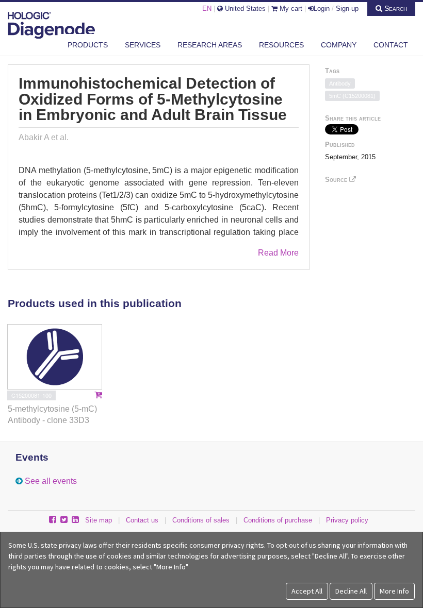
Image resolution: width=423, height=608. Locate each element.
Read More (278, 252)
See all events (51, 481)
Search (394, 8)
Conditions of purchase (277, 520)
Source (337, 179)
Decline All (351, 591)
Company (338, 45)
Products (88, 45)
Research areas (209, 45)
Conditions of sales (201, 520)
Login (322, 8)
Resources (281, 45)
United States (244, 8)
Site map (98, 520)
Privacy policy (347, 520)
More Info (394, 591)
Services (142, 45)
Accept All (306, 591)
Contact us (142, 520)
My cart (290, 8)
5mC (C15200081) (352, 96)
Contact (390, 45)
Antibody (340, 83)
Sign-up (347, 8)
